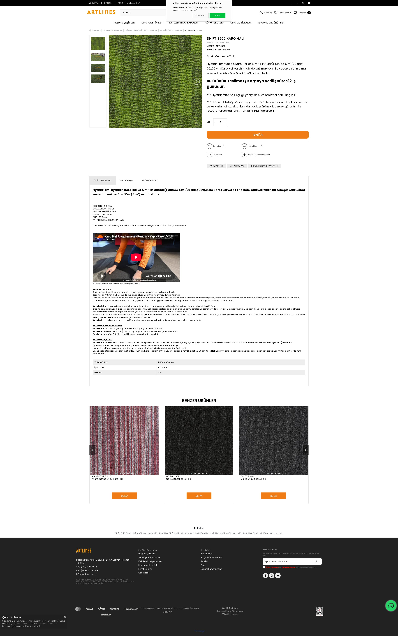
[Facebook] (265, 575)
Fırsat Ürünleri (145, 569)
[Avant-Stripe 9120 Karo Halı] (124, 440)
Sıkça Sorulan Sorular (211, 557)
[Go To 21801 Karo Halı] (199, 440)
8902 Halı (257, 533)
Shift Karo (189, 533)
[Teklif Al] (258, 135)
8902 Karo (231, 533)
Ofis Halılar (143, 572)
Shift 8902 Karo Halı (158, 533)
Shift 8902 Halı (176, 533)
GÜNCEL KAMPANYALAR (129, 3)
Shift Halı (214, 533)
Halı (280, 533)
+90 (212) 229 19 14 (86, 566)
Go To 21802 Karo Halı (253, 478)
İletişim (204, 561)
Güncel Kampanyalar (211, 569)
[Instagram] (271, 575)
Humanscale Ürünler (148, 565)
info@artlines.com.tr (86, 574)
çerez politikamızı (24, 623)
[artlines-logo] (91, 551)
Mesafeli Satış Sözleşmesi (230, 611)
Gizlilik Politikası (230, 608)
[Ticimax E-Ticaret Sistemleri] (199, 631)
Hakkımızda (207, 553)
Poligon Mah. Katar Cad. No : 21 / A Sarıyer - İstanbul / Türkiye (103, 561)
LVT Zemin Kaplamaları (150, 561)
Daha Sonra (200, 15)
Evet (217, 15)
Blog (203, 565)
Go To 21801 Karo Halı (178, 478)
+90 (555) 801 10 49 (87, 570)
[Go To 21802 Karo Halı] (273, 440)
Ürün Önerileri (150, 180)
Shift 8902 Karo (139, 533)
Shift (117, 533)
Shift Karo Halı (202, 533)
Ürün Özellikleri (102, 180)
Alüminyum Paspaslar (149, 557)
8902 (222, 533)
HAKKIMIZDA (93, 3)
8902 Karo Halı (245, 533)
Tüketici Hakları (230, 614)
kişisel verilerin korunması (46, 623)
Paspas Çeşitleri (146, 553)
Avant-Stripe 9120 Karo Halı (107, 478)
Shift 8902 (126, 533)
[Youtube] (278, 575)
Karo (265, 533)
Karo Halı (273, 533)
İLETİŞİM (108, 3)
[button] (117, 473)
